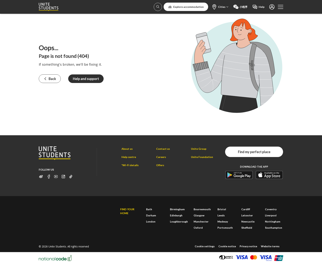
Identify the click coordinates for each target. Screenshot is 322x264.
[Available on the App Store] (269, 175)
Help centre (128, 157)
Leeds (221, 215)
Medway (222, 221)
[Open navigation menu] (280, 7)
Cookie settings (205, 246)
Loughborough (179, 221)
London (150, 221)
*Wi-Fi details (130, 165)
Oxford (198, 227)
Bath (149, 209)
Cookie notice (227, 246)
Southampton (273, 227)
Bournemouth (202, 209)
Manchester (201, 221)
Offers (160, 165)
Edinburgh (176, 215)
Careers (161, 157)
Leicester (247, 215)
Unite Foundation (202, 157)
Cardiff (245, 209)
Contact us (163, 148)
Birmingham (177, 209)
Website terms (270, 246)
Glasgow (199, 215)
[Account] (158, 7)
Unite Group (198, 148)
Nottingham (272, 221)
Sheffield (246, 227)
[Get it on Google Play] (239, 175)
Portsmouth (225, 227)
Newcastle (248, 221)
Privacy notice (248, 246)
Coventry (271, 209)
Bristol (221, 209)
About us (127, 148)
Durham (151, 215)
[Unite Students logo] (48, 7)
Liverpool (271, 215)
